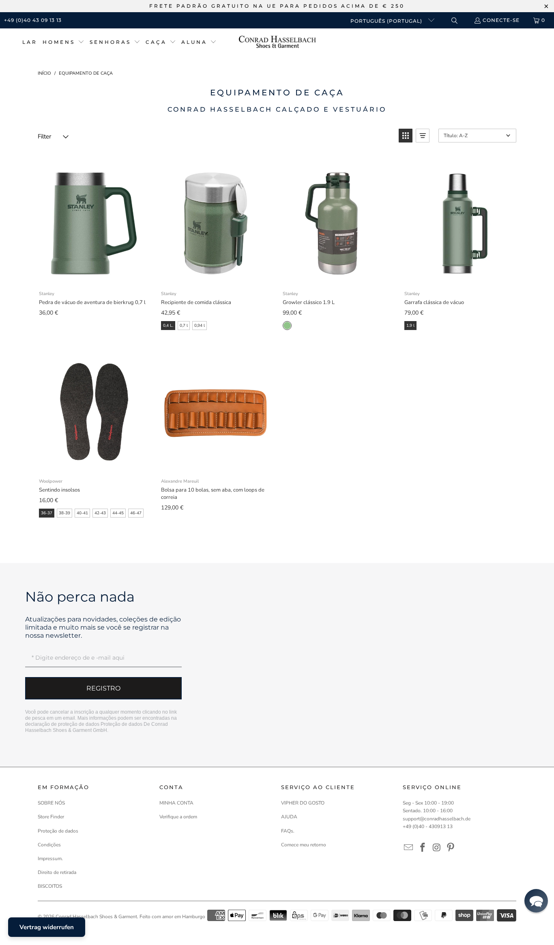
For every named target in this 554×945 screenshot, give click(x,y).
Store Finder (51, 816)
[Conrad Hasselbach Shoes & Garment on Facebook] (423, 848)
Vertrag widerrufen (46, 927)
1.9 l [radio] (410, 325)
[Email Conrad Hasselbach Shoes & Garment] (409, 848)
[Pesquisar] (454, 20)
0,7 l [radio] (184, 325)
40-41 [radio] (82, 513)
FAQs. (287, 831)
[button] (63, 42)
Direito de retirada (57, 872)
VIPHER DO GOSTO (302, 803)
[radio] (287, 325)
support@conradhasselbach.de (436, 819)
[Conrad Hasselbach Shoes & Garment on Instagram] (437, 848)
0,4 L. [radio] (168, 325)
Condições (49, 844)
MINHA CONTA (176, 803)
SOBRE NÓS (51, 803)
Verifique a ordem (178, 816)
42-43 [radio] (100, 513)
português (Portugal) (387, 21)
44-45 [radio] (118, 513)
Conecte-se (501, 20)
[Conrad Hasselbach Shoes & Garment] (277, 42)
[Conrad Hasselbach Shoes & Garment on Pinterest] (451, 848)
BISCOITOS (50, 886)
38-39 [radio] (64, 513)
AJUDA (289, 816)
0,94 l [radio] (199, 325)
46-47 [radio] (136, 513)
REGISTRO (103, 688)
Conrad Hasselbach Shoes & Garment (96, 916)
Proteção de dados (121, 724)
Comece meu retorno (303, 844)
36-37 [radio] (46, 513)
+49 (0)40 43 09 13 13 (33, 20)
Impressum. (50, 858)
